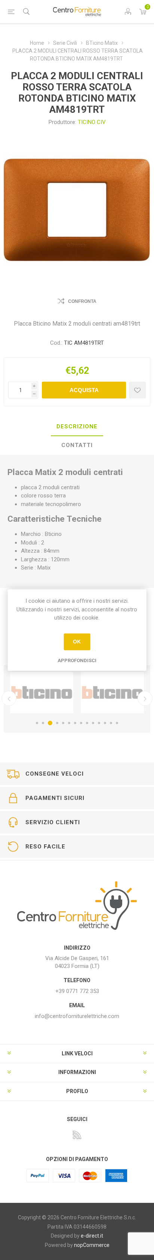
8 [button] (81, 723)
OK (77, 642)
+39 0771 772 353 (77, 991)
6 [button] (69, 723)
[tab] (77, 427)
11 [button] (99, 723)
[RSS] (77, 1135)
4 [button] (56, 723)
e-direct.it (92, 1236)
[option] (96, 693)
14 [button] (117, 723)
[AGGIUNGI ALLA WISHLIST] (137, 390)
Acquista (84, 390)
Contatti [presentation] (77, 445)
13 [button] (111, 723)
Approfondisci (77, 660)
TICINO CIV (92, 122)
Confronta (82, 301)
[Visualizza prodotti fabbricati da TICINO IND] (96, 693)
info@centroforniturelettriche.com (77, 1016)
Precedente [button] (8, 698)
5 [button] (63, 723)
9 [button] (87, 723)
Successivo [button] (145, 698)
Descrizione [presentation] (77, 426)
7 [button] (75, 723)
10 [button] (93, 723)
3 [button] (49, 723)
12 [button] (105, 723)
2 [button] (43, 723)
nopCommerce (92, 1245)
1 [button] (37, 723)
